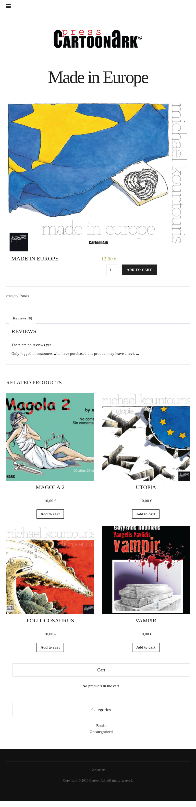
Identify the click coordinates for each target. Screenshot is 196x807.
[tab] (22, 318)
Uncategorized (101, 732)
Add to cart (139, 270)
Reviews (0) (22, 318)
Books (24, 296)
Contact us (98, 770)
